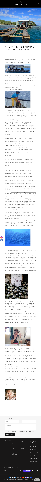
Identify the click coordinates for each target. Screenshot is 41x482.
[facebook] (1, 240)
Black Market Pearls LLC (11, 479)
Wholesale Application (14, 454)
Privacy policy (26, 479)
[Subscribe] (20, 470)
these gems (31, 85)
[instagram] (1, 237)
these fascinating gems (28, 351)
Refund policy (20, 479)
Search (13, 446)
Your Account (24, 443)
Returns (22, 448)
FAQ (22, 450)
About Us (14, 443)
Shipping (23, 446)
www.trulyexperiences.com (11, 387)
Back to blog (21, 412)
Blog (13, 448)
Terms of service (33, 479)
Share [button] (7, 54)
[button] (2, 4)
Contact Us (14, 450)
